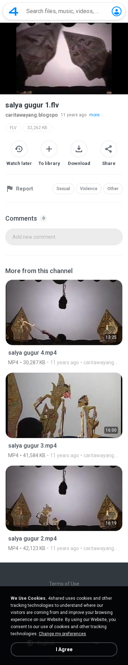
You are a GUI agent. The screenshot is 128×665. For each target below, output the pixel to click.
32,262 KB (37, 127)
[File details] (64, 322)
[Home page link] (13, 11)
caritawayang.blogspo (31, 115)
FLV (13, 127)
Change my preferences (62, 633)
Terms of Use (64, 584)
